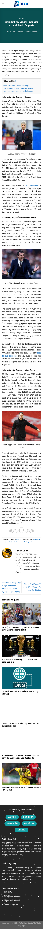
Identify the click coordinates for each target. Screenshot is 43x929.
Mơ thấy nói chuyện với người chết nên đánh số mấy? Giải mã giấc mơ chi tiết (21, 628)
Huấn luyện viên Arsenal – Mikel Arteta (18, 91)
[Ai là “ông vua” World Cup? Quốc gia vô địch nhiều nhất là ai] (21, 646)
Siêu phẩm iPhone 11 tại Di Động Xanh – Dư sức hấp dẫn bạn (32, 587)
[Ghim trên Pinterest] (28, 531)
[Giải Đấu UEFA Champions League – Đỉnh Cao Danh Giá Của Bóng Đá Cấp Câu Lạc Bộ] (21, 742)
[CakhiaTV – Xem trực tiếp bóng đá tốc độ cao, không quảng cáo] (21, 710)
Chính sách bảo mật (12, 900)
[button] (16, 81)
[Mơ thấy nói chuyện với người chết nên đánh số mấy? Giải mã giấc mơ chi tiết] (21, 614)
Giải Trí (21, 19)
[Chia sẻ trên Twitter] (19, 531)
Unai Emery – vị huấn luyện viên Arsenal (18, 88)
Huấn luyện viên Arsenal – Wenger (16, 86)
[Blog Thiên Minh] (21, 4)
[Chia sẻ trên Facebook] (15, 531)
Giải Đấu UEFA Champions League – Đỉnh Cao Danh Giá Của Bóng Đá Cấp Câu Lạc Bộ (20, 756)
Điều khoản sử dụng (12, 896)
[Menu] (3, 4)
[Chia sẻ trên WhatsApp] (11, 531)
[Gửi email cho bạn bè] (23, 531)
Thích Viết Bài (32, 32)
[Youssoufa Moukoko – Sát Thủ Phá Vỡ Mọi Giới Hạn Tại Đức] (21, 774)
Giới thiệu (8, 892)
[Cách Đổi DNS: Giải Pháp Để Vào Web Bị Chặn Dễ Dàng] (21, 678)
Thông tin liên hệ (11, 904)
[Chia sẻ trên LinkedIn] (32, 531)
